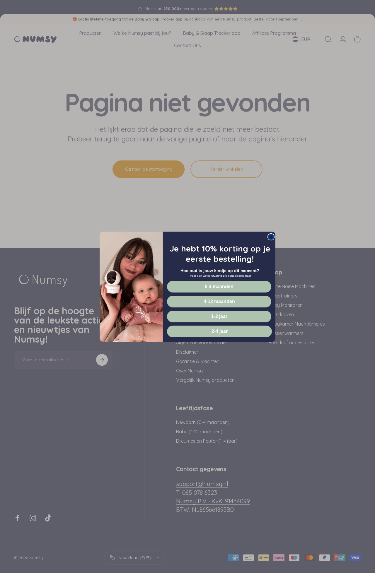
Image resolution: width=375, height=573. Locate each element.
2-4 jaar (220, 331)
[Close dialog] (271, 237)
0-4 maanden (219, 286)
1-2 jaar (219, 316)
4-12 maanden (219, 301)
